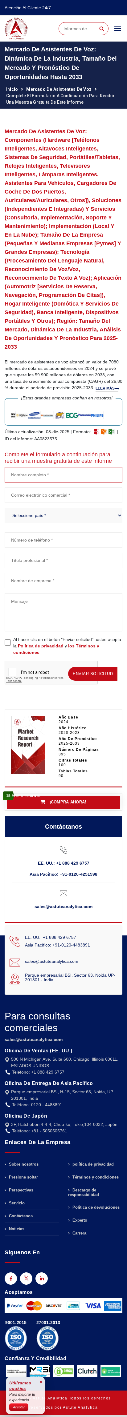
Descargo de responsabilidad (83, 1192)
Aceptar (19, 1407)
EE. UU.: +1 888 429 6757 (63, 863)
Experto (79, 1220)
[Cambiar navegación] (117, 31)
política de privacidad (92, 1164)
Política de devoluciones (95, 1207)
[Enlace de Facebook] (11, 1278)
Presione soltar (23, 1177)
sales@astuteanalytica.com (63, 906)
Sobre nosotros (23, 1164)
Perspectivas (20, 1190)
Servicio (16, 1203)
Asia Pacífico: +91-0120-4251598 (63, 874)
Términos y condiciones (95, 1177)
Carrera (78, 1233)
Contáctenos (20, 1216)
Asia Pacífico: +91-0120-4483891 (57, 945)
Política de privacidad (40, 645)
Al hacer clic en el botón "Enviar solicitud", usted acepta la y (67, 646)
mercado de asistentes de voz (59, 89)
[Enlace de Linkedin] (41, 1278)
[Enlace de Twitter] (26, 1278)
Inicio (12, 89)
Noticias (16, 1229)
